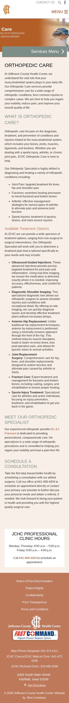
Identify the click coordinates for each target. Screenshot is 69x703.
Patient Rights (34, 588)
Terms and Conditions (34, 609)
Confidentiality (34, 595)
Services (39, 51)
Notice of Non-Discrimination (34, 581)
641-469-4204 (28, 557)
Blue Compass (36, 697)
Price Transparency (34, 602)
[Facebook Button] (65, 2)
